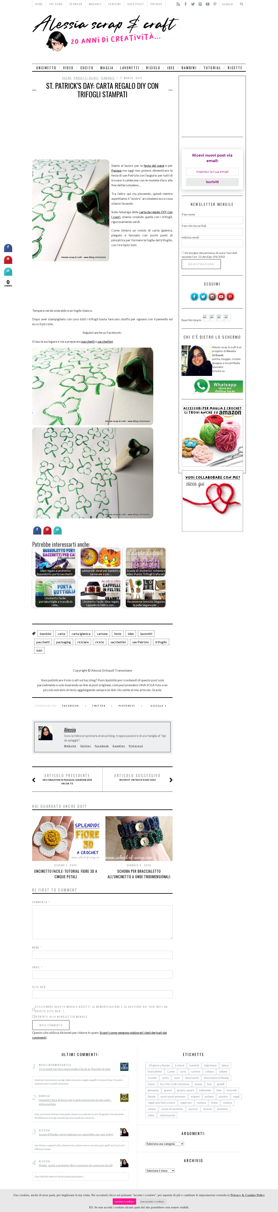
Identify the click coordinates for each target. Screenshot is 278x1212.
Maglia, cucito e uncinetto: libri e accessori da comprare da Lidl (76, 1165)
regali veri (186, 1102)
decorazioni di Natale (216, 1077)
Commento (41, 902)
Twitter (99, 705)
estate (198, 1084)
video (68, 67)
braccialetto (155, 1071)
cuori (177, 1077)
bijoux (225, 1065)
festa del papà (154, 165)
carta (61, 634)
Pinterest (127, 705)
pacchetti (88, 341)
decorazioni (192, 1077)
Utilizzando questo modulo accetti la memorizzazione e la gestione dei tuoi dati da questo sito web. (101, 1009)
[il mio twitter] (203, 300)
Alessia (70, 729)
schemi (152, 1109)
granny (168, 1090)
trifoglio (161, 642)
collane (223, 1071)
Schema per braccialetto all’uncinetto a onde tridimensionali (139, 873)
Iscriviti (212, 182)
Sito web (39, 987)
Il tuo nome (188, 214)
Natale (151, 1096)
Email (37, 967)
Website (70, 745)
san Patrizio (140, 642)
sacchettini (105, 341)
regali (236, 1096)
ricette (235, 67)
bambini (189, 67)
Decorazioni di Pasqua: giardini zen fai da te (67, 779)
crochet (152, 1077)
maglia (107, 67)
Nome (37, 947)
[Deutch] (213, 320)
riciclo (153, 67)
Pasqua (116, 170)
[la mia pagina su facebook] (194, 300)
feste (117, 634)
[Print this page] (58, 533)
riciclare (83, 642)
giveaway (153, 1090)
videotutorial (167, 1115)
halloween (205, 1090)
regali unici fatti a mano (161, 1102)
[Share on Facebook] (37, 533)
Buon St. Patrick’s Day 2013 (137, 777)
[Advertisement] (214, 36)
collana (209, 1071)
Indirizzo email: (190, 237)
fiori (209, 1084)
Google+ (119, 745)
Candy (171, 1071)
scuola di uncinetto (172, 1109)
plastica (223, 1096)
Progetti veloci (86, 78)
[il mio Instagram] (212, 300)
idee (171, 67)
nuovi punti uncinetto (173, 1096)
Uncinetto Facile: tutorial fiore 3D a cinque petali (65, 873)
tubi (39, 650)
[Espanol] (220, 320)
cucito (87, 67)
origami (195, 1096)
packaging (63, 642)
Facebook (70, 705)
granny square (185, 1090)
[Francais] (227, 320)
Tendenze (108, 78)
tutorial (212, 67)
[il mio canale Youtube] (221, 300)
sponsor (193, 1109)
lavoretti (129, 67)
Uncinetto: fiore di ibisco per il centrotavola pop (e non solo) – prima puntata (75, 1102)
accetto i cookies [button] (124, 1201)
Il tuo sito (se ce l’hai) (194, 225)
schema (227, 1102)
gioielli (220, 1084)
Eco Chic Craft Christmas (174, 1084)
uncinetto (46, 67)
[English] (206, 320)
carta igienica (81, 634)
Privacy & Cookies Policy (248, 1195)
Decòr (66, 78)
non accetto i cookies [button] (152, 1201)
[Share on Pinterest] (47, 533)
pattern (209, 1096)
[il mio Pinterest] (230, 300)
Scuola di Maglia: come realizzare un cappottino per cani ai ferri (76, 1134)
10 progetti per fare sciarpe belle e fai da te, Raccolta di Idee (74, 1069)
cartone (102, 634)
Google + (158, 705)
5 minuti (179, 1065)
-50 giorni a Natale (159, 1065)
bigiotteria (210, 1065)
